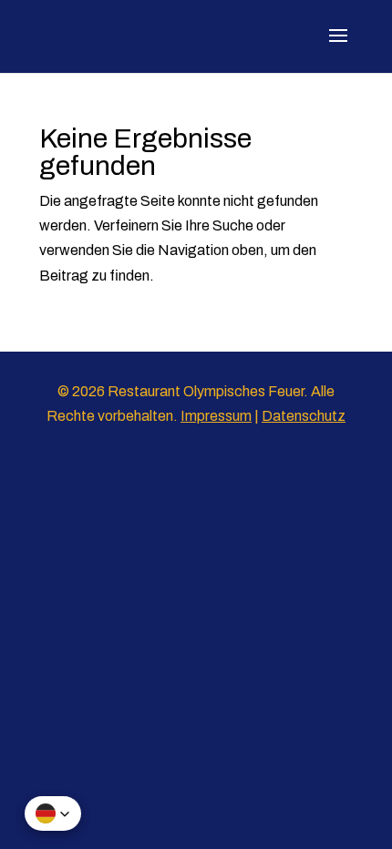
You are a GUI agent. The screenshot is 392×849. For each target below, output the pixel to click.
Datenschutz (304, 416)
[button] (53, 813)
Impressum (216, 416)
